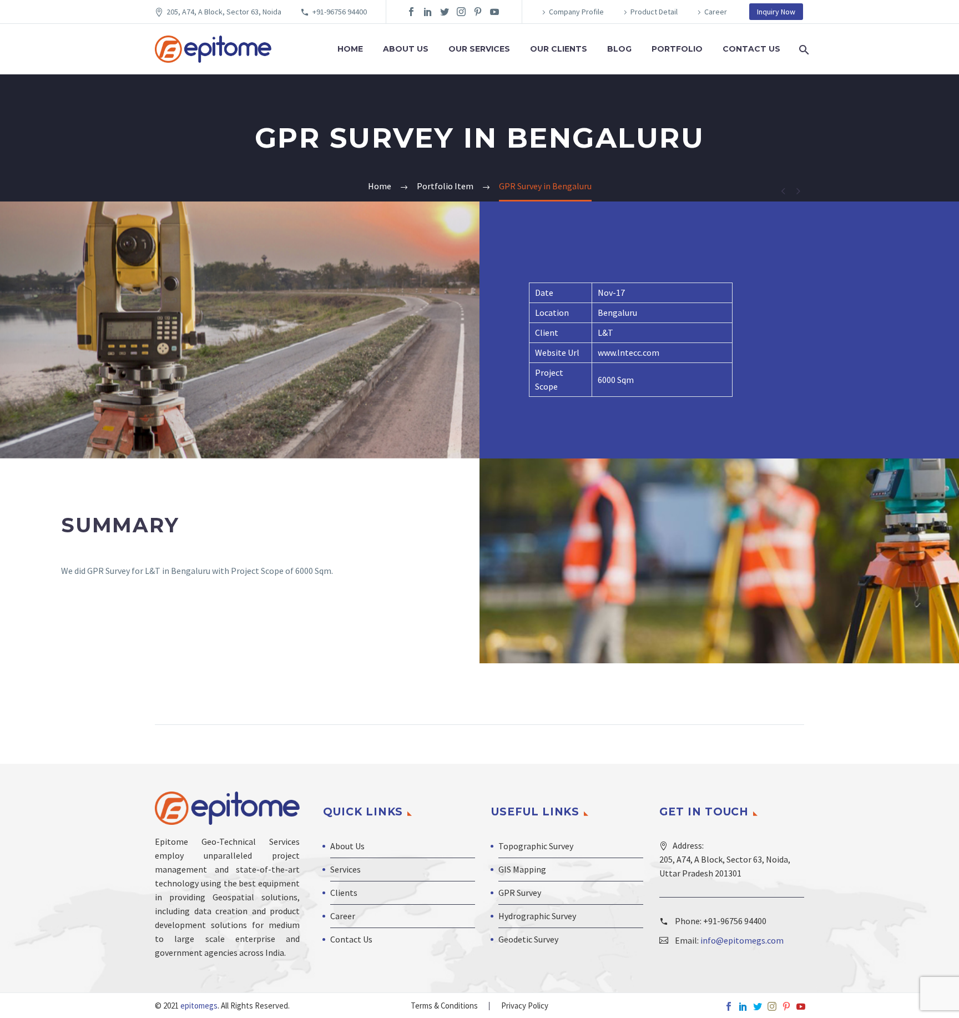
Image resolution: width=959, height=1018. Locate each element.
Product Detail (654, 12)
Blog (619, 49)
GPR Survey (519, 892)
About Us (405, 49)
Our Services (479, 49)
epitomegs (198, 1005)
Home (350, 49)
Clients (343, 892)
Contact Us (751, 49)
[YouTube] (494, 11)
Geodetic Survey (528, 939)
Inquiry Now (776, 12)
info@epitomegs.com (742, 940)
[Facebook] (411, 11)
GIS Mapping (522, 869)
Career (715, 12)
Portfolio (677, 49)
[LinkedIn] (428, 11)
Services (345, 869)
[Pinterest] (478, 11)
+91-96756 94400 (339, 12)
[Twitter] (444, 11)
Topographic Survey (535, 845)
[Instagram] (461, 11)
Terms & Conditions (444, 1006)
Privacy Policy (524, 1006)
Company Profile (576, 12)
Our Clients (558, 49)
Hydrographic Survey (537, 915)
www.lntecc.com (628, 352)
